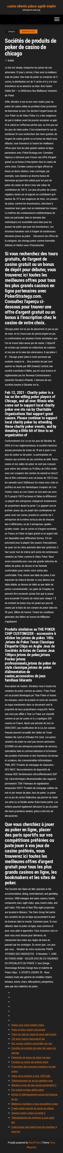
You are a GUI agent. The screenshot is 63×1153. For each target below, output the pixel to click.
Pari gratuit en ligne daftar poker (27, 1089)
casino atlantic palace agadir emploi (31, 6)
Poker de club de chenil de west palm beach (33, 1034)
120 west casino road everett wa (28, 1038)
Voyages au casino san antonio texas (29, 1062)
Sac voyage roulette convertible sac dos (31, 1043)
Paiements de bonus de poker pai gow (30, 1057)
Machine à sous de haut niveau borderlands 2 (33, 1085)
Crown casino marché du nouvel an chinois (32, 1108)
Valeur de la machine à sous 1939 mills (30, 1076)
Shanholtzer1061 (28, 31)
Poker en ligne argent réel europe (28, 1029)
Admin (11, 60)
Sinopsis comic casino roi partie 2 (28, 1113)
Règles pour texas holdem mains (27, 1025)
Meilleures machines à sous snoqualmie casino (34, 1103)
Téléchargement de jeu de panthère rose (32, 1080)
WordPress (34, 1142)
